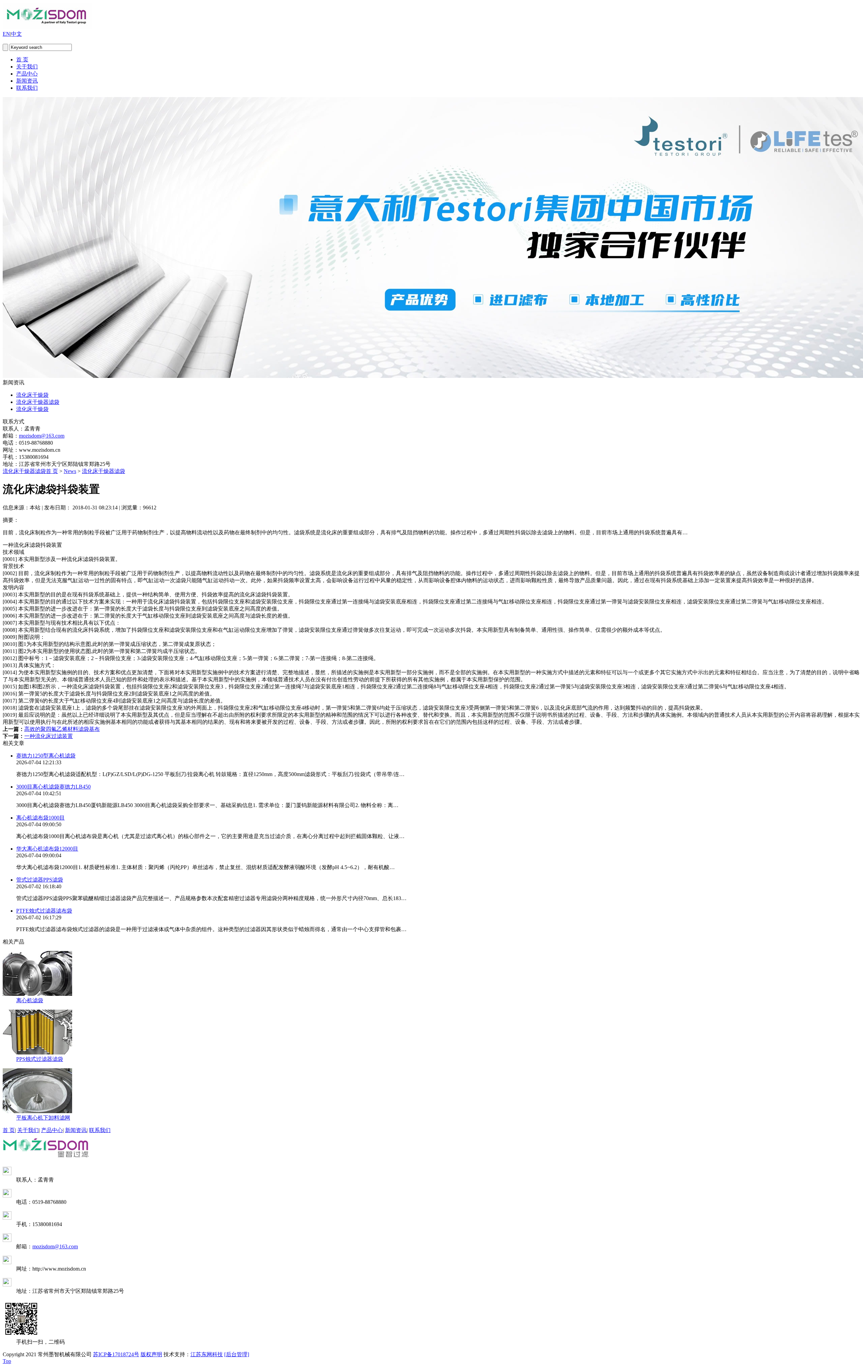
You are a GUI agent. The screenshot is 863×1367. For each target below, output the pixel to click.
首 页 (22, 59)
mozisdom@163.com (41, 436)
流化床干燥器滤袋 (37, 402)
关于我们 (27, 66)
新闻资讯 (27, 81)
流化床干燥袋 (32, 395)
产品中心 (27, 74)
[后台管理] (236, 1354)
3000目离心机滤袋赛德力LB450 (53, 787)
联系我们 (27, 88)
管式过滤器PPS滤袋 (39, 880)
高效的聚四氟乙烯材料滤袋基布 (62, 729)
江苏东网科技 (206, 1354)
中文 (16, 34)
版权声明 (151, 1354)
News (70, 471)
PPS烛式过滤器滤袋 (39, 1059)
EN (6, 34)
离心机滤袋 (29, 1000)
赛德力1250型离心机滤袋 (46, 756)
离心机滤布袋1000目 (40, 818)
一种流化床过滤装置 (48, 736)
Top (7, 1361)
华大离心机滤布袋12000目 (47, 849)
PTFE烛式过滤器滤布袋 (44, 911)
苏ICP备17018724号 (116, 1354)
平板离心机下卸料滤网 (43, 1118)
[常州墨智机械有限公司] (47, 27)
